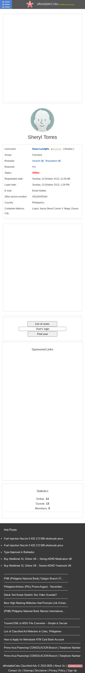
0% (34, 166)
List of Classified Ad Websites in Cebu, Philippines (32, 631)
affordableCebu (55, 4)
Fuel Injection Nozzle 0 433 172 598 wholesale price (33, 538)
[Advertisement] (42, 58)
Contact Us (14, 670)
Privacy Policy (57, 670)
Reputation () (53, 161)
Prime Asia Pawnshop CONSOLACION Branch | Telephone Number (42, 647)
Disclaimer (41, 670)
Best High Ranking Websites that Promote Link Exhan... (36, 602)
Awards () (38, 161)
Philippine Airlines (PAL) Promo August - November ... (34, 586)
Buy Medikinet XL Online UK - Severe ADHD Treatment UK (37, 565)
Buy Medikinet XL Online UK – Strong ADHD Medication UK (38, 558)
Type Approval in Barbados (19, 552)
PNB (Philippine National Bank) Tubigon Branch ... (34, 578)
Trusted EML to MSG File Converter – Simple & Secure (35, 623)
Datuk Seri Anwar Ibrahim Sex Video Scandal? (30, 594)
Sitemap (28, 670)
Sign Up (72, 670)
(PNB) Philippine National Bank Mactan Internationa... (34, 611)
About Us (59, 665)
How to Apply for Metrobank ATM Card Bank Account (34, 639)
